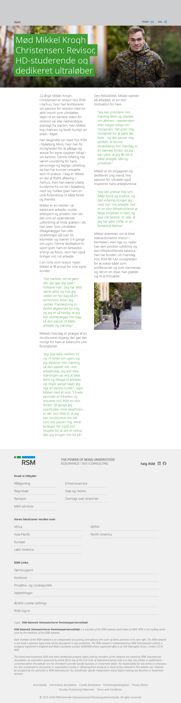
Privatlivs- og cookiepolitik (33, 585)
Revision (20, 498)
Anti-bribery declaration (63, 685)
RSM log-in (22, 611)
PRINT (145, 21)
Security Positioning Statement (76, 689)
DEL (160, 21)
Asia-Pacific (22, 534)
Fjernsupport (23, 570)
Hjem (17, 22)
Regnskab (21, 491)
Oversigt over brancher (82, 498)
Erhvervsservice (76, 483)
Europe (19, 542)
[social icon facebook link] (164, 463)
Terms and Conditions (109, 689)
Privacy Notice (140, 685)
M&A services (24, 506)
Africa (18, 527)
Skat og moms (75, 491)
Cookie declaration (90, 685)
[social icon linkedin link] (159, 463)
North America (101, 534)
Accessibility (40, 685)
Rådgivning (22, 483)
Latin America (24, 549)
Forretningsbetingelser (116, 685)
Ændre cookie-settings (30, 603)
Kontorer (20, 577)
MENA (95, 527)
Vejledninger (23, 593)
